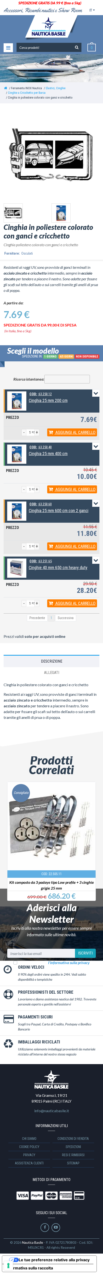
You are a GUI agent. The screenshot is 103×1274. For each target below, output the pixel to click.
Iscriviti (85, 953)
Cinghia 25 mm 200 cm (48, 400)
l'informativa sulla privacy (69, 962)
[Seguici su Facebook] (44, 1227)
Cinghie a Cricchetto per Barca (27, 92)
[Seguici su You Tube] (56, 1227)
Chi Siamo (29, 1139)
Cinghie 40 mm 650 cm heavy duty (58, 567)
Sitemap (73, 1163)
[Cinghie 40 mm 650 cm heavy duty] (16, 567)
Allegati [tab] (51, 672)
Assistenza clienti (29, 1163)
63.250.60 (40, 504)
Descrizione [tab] (51, 661)
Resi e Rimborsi (73, 1155)
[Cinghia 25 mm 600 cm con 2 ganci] (16, 510)
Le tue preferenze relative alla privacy (54, 1259)
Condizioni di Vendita (73, 1139)
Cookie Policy (29, 1147)
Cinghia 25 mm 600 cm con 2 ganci (58, 510)
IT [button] (91, 10)
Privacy (29, 1155)
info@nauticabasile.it (51, 1110)
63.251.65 (40, 561)
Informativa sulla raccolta (29, 1268)
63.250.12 (40, 394)
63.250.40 (40, 447)
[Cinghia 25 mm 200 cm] (16, 400)
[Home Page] (5, 88)
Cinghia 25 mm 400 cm (48, 453)
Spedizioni (73, 1147)
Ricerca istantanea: (28, 379)
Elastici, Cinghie (55, 88)
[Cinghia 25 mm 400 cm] (16, 453)
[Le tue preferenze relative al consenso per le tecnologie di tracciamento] (8, 1265)
